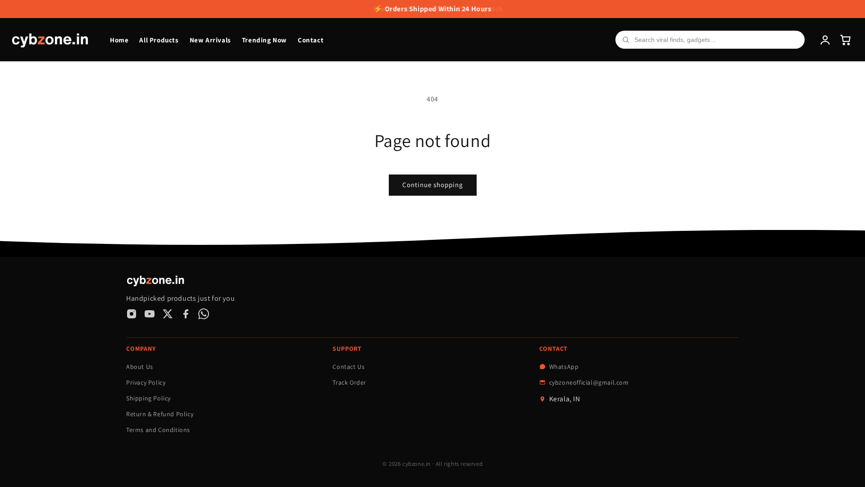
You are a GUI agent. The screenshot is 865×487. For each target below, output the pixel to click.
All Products (158, 40)
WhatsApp (564, 367)
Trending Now (264, 40)
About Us (139, 367)
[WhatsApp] (203, 313)
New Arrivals (210, 40)
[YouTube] (149, 313)
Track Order (349, 382)
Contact (310, 40)
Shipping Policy (148, 398)
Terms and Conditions (158, 430)
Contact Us (348, 367)
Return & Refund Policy (159, 414)
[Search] (626, 40)
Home (119, 40)
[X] (167, 313)
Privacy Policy (145, 382)
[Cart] (845, 40)
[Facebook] (185, 313)
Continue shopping (432, 184)
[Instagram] (131, 313)
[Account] (825, 40)
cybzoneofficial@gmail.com (589, 382)
